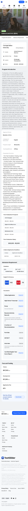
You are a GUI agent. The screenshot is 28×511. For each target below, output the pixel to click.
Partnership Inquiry (5, 461)
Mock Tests (4, 427)
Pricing (3, 431)
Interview (13, 438)
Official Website (19, 47)
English (7, 498)
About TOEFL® (21, 488)
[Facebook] (11, 498)
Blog (10, 490)
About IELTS (4, 490)
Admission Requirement (18, 37)
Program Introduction (6, 37)
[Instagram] (15, 498)
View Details (18, 397)
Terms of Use (13, 488)
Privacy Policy (4, 488)
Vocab (3, 448)
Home (3, 425)
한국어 (3, 498)
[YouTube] (13, 498)
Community (4, 450)
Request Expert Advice (19, 413)
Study (3, 429)
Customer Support (15, 461)
